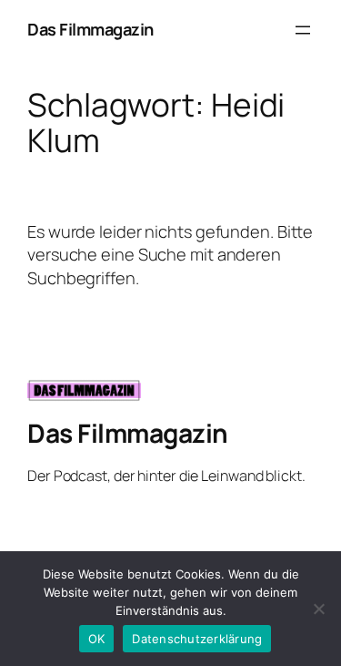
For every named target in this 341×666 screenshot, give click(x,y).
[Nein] (318, 608)
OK (96, 638)
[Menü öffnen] (303, 30)
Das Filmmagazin (90, 29)
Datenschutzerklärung (197, 638)
